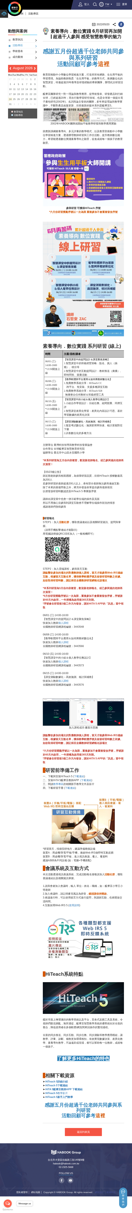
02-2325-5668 (66, 1167)
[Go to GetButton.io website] (8, 1210)
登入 (86, 4)
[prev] (10, 69)
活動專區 (33, 13)
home (4, 14)
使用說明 (74, 905)
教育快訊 (18, 39)
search (95, 4)
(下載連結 (85, 780)
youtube (70, 1180)
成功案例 (18, 57)
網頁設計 (99, 1192)
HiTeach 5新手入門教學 (59, 1097)
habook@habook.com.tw (66, 1163)
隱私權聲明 (22, 1192)
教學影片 (56, 1093)
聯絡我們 (123, 1200)
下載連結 (79, 776)
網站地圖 (35, 1192)
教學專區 (58, 784)
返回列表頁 (83, 1132)
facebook (121, 24)
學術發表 (18, 51)
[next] (35, 69)
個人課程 (63, 623)
